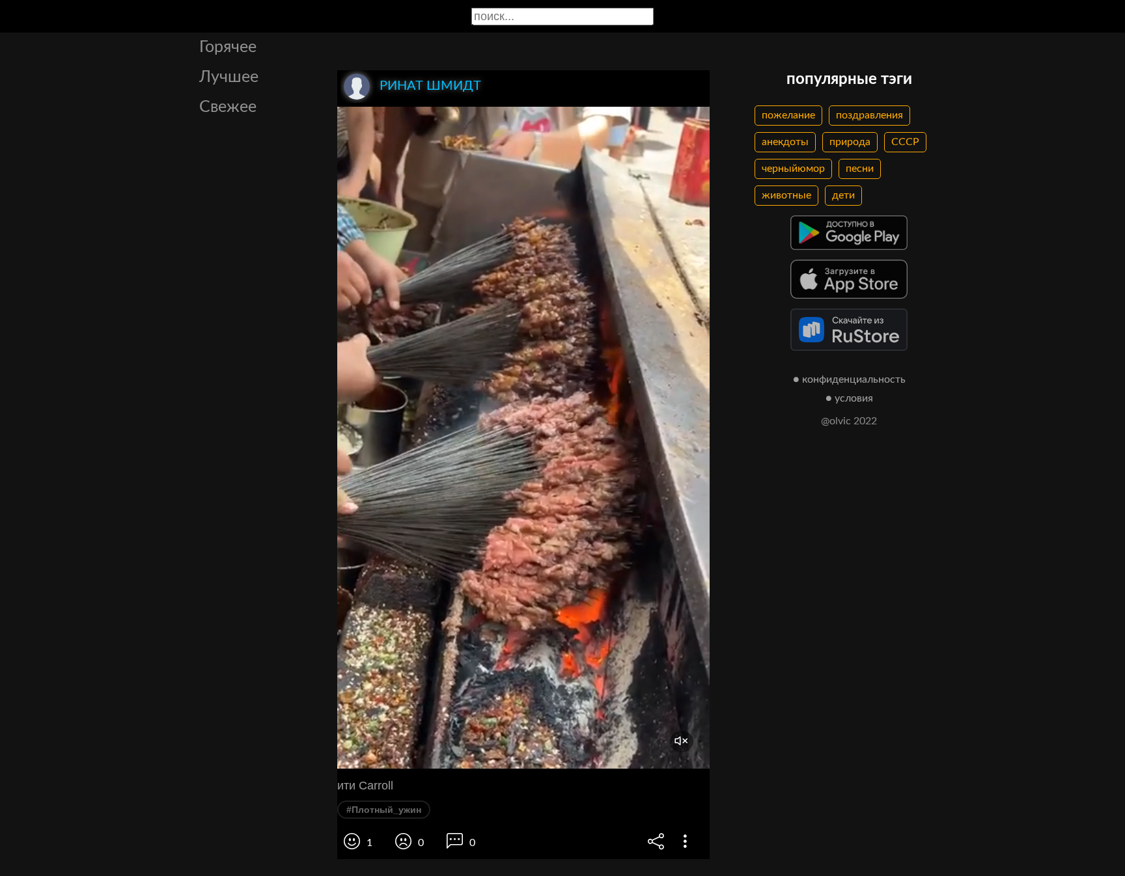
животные (786, 195)
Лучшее (228, 77)
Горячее (228, 47)
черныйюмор (793, 168)
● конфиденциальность (849, 379)
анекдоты (785, 142)
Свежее (228, 107)
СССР (905, 142)
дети (843, 195)
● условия (849, 398)
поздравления (869, 115)
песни (860, 168)
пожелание (788, 115)
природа (849, 142)
